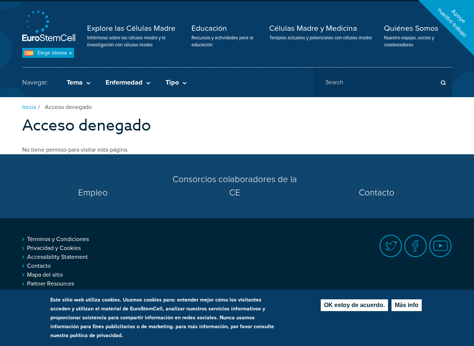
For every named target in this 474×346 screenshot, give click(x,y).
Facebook (415, 246)
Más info (406, 305)
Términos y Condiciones (58, 239)
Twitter (391, 246)
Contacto (376, 192)
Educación (209, 28)
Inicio (29, 107)
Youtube (440, 246)
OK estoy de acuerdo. (354, 305)
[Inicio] (50, 27)
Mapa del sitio (45, 275)
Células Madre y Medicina (313, 28)
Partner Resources (50, 283)
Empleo (93, 192)
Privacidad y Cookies (54, 248)
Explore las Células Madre (131, 28)
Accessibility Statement (57, 257)
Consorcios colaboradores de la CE (235, 186)
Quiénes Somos (411, 28)
